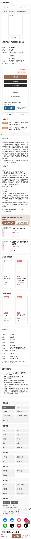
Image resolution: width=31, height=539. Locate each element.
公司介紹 (5, 485)
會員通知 (19, 411)
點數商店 (19, 447)
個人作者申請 (6, 415)
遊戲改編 (21, 52)
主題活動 (19, 461)
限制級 (18, 443)
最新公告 (5, 471)
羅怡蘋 (11, 50)
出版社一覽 (20, 457)
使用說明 (19, 471)
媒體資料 (5, 489)
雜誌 (4, 443)
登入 (18, 407)
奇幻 (11, 52)
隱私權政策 (20, 493)
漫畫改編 (12, 55)
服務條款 (5, 493)
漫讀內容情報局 (21, 485)
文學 (18, 434)
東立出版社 (12, 58)
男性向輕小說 (12, 11)
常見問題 (5, 475)
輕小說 (5, 11)
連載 (4, 430)
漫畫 (18, 430)
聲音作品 (5, 447)
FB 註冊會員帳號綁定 (22, 415)
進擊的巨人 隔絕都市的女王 (23, 11)
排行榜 (4, 461)
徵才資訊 (19, 489)
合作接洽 (14, 502)
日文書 (18, 439)
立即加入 (5, 407)
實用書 (4, 439)
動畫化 (15, 52)
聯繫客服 (6, 502)
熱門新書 (5, 457)
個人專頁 (5, 411)
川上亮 (11, 47)
